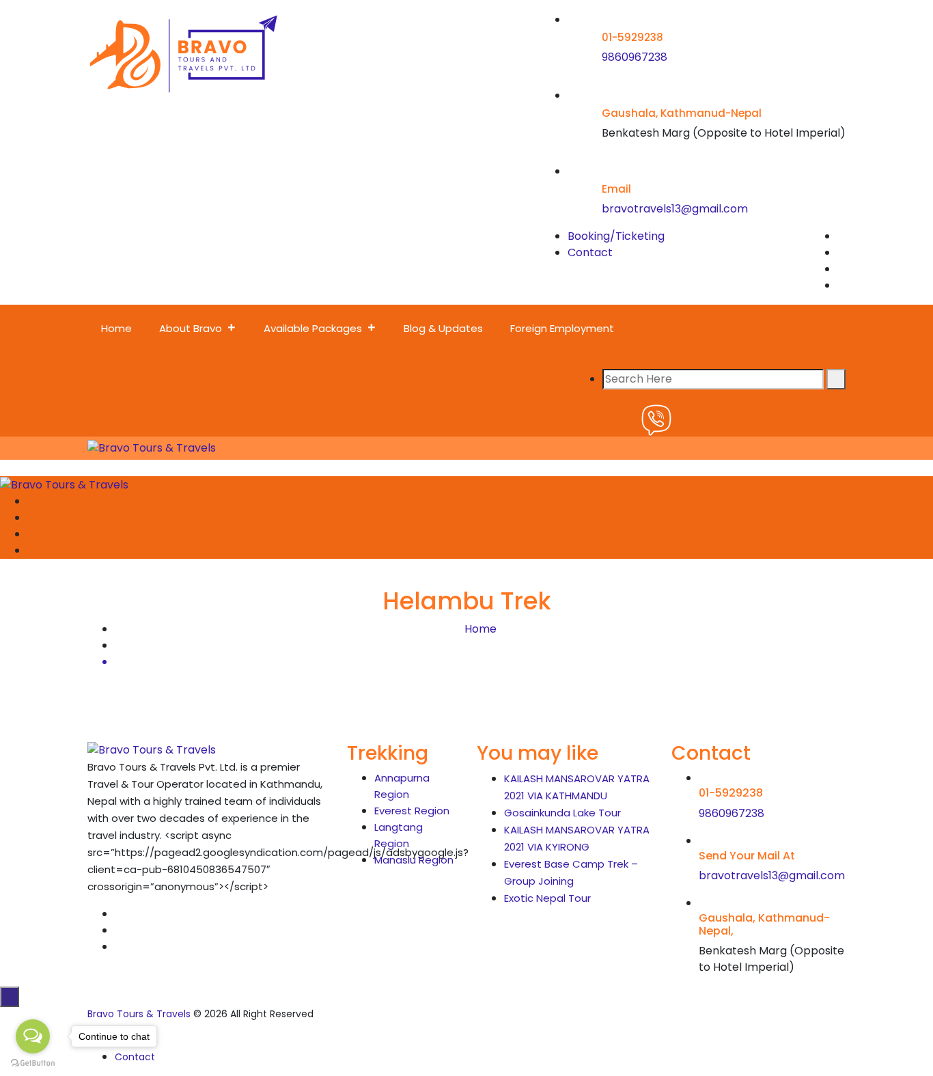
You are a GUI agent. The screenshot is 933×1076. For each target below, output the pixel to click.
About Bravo (190, 328)
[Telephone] (591, 419)
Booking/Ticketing (616, 236)
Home (116, 328)
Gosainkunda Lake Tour (562, 812)
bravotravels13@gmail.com (675, 209)
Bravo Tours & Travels (139, 1014)
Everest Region (411, 810)
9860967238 (634, 57)
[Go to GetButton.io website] (33, 1062)
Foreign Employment (562, 328)
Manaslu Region (414, 860)
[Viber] (656, 419)
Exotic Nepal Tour (547, 898)
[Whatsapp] (623, 419)
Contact (590, 252)
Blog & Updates (443, 328)
